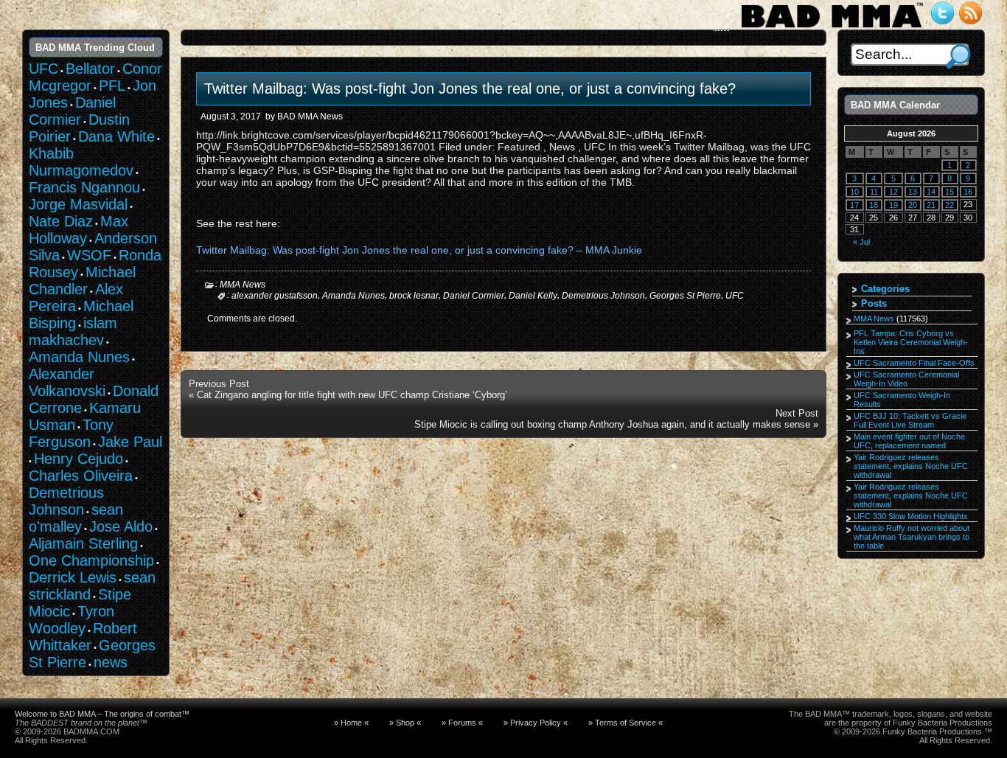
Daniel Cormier (473, 296)
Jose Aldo (121, 526)
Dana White (116, 136)
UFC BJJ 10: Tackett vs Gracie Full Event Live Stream (910, 420)
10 (854, 191)
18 (873, 205)
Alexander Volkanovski (67, 382)
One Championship (91, 560)
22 (949, 205)
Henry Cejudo (78, 459)
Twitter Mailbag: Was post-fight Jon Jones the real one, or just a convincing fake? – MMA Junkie (419, 250)
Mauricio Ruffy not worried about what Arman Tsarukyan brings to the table (911, 537)
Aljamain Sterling (83, 543)
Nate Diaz (61, 221)
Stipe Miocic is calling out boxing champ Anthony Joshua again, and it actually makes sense (612, 424)
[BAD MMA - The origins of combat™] (831, 28)
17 (854, 205)
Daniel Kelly (533, 296)
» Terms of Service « (625, 722)
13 (912, 191)
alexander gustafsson (274, 296)
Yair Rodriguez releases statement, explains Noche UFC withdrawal (911, 466)
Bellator (90, 68)
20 (912, 205)
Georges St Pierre (685, 296)
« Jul (861, 241)
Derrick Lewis (72, 577)
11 (874, 191)
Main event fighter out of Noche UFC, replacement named (909, 441)
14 (931, 191)
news (111, 662)
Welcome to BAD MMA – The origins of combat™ (102, 713)
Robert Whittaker (83, 636)
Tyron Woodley (71, 619)
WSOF (89, 255)
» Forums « (462, 722)
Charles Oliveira (81, 475)
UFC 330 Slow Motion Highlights (911, 516)
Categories (885, 288)
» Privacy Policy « (535, 722)
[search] (958, 56)
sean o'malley (76, 518)
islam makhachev (73, 331)
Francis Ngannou (84, 187)
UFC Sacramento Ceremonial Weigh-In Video (906, 379)
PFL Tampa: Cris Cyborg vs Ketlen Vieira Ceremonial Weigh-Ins (911, 342)
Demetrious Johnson (603, 296)
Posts (874, 303)
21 (931, 205)
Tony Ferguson (71, 433)
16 (968, 191)
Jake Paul (130, 442)
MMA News (242, 284)
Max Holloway (78, 229)
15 (949, 191)
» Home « (351, 722)
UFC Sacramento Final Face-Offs (914, 362)
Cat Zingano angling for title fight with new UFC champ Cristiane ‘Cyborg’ (352, 394)
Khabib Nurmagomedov (81, 161)
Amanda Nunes (353, 296)
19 (893, 205)
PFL (112, 85)
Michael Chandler (82, 280)
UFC (734, 296)
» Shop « (405, 722)
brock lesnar (414, 296)
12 (893, 191)
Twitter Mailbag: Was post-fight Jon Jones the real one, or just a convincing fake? (470, 88)
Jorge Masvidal (78, 204)
